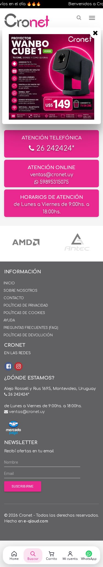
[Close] (95, 32)
